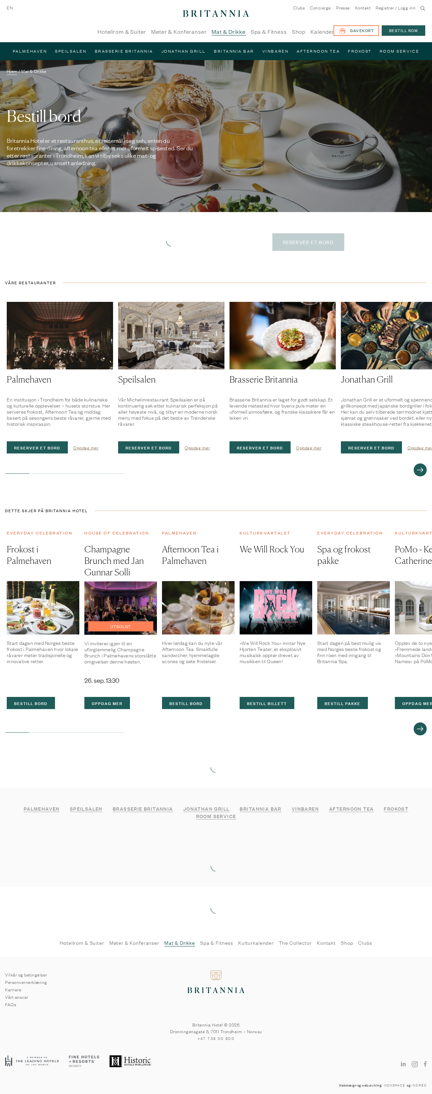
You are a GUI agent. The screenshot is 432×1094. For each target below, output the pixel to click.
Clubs (299, 7)
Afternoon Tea (318, 51)
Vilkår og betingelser (26, 974)
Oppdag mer (86, 447)
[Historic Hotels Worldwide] (131, 1061)
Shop (298, 31)
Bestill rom (403, 30)
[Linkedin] (403, 1064)
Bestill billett (267, 703)
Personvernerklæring (26, 982)
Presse (343, 7)
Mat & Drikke (228, 31)
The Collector (295, 942)
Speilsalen (70, 51)
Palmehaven (30, 51)
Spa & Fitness (269, 31)
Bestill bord (31, 703)
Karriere (13, 989)
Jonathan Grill (183, 51)
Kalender (322, 31)
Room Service (399, 51)
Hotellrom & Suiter (122, 31)
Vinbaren (275, 51)
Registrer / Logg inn (395, 7)
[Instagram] (415, 1064)
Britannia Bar (234, 51)
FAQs (10, 1004)
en (10, 7)
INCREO (419, 1085)
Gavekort (362, 30)
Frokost (360, 51)
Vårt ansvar (16, 996)
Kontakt (363, 7)
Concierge (320, 7)
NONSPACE (394, 1085)
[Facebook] (425, 1064)
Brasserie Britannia (124, 51)
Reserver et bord (37, 447)
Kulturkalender (256, 942)
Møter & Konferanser (179, 31)
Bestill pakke (342, 703)
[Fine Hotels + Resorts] (84, 1062)
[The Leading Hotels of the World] (32, 1061)
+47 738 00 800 (216, 1038)
